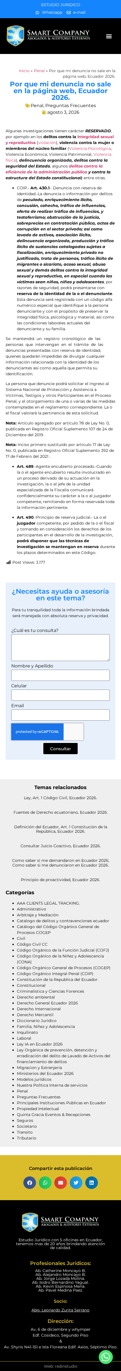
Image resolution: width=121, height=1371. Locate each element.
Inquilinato (27, 1032)
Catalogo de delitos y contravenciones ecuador (63, 920)
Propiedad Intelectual (38, 1108)
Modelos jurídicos (34, 1079)
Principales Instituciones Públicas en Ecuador (61, 1102)
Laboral (24, 1038)
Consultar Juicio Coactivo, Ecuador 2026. (61, 845)
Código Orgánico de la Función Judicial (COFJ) (63, 950)
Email (17, 706)
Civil (21, 938)
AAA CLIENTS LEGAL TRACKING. (48, 903)
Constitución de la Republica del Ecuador (57, 979)
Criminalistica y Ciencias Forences (50, 991)
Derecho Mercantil (35, 1014)
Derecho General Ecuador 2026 (47, 1003)
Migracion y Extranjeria (39, 1067)
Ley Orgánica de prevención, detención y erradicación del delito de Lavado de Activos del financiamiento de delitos (63, 1055)
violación (47, 142)
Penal (39, 71)
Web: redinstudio (60, 1366)
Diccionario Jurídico (37, 1020)
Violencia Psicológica (90, 148)
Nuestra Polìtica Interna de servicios (52, 1085)
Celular (19, 686)
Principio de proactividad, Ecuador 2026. (60, 879)
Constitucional (31, 985)
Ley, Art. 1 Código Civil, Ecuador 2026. (60, 797)
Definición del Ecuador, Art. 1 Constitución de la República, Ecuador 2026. (60, 829)
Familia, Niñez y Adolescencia (46, 1026)
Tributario (26, 1138)
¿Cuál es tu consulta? (35, 630)
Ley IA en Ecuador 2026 (40, 1044)
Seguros (25, 1120)
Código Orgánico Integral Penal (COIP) (55, 973)
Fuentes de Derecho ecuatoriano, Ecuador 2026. (61, 812)
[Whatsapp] (106, 1357)
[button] (109, 36)
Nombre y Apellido (32, 666)
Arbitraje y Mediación (38, 914)
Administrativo (31, 909)
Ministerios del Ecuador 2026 (45, 1073)
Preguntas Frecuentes (70, 105)
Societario (27, 1126)
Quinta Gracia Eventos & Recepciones (53, 1114)
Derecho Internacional (39, 1008)
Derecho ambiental (36, 997)
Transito (25, 1132)
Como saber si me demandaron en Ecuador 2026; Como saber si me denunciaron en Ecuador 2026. (60, 863)
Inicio (24, 71)
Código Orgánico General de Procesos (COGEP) (64, 967)
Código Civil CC (32, 944)
